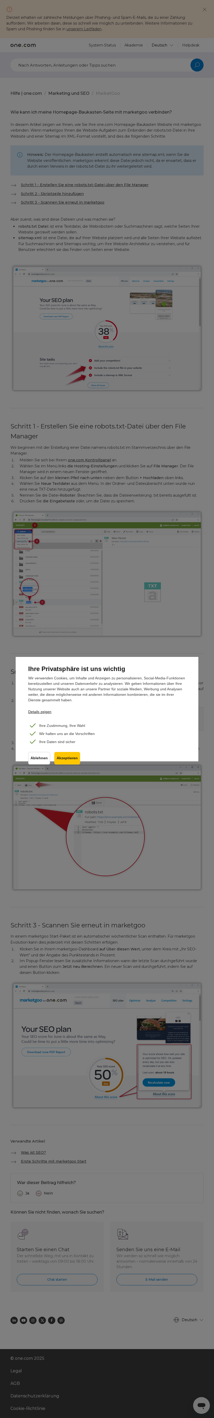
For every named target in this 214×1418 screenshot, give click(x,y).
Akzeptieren (67, 758)
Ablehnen (39, 758)
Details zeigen (39, 712)
